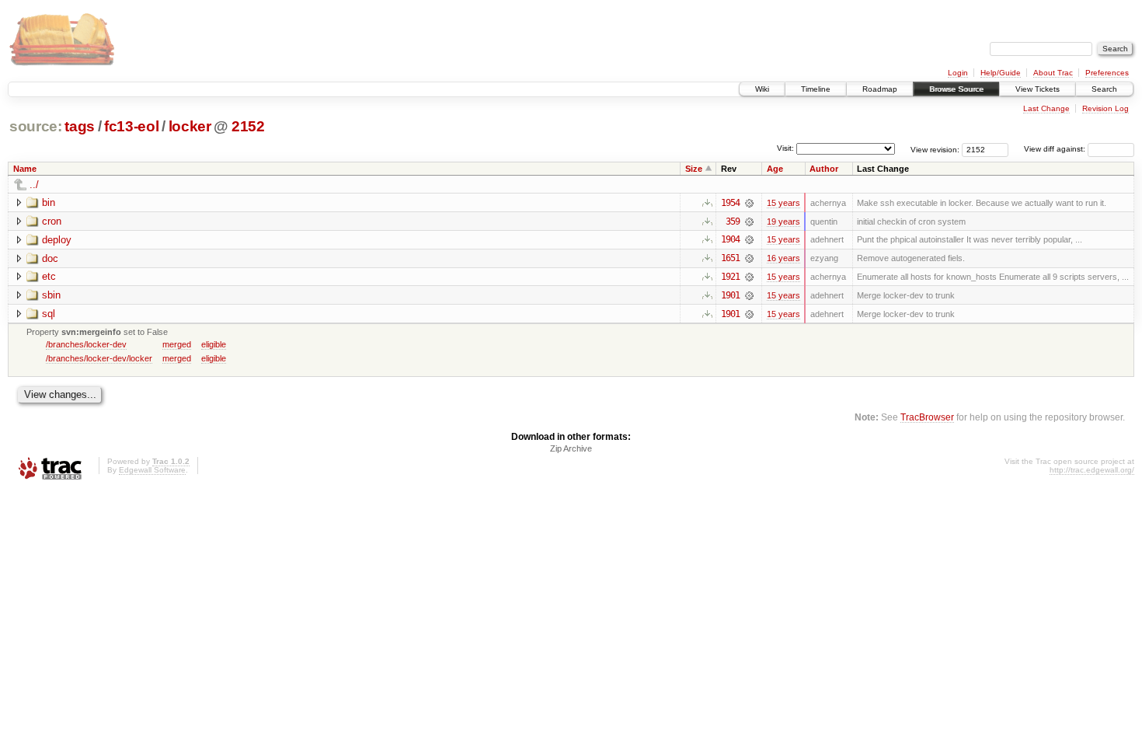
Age (775, 168)
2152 (248, 126)
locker (190, 126)
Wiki (762, 89)
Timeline (815, 89)
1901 (730, 295)
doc (50, 258)
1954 (730, 202)
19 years (783, 221)
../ (34, 184)
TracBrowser (927, 417)
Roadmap (879, 89)
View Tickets (1037, 89)
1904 (730, 239)
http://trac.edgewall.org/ (1092, 470)
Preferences (1107, 72)
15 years (783, 203)
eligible (213, 344)
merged (176, 344)
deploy (56, 240)
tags (79, 126)
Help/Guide (1000, 72)
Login (958, 72)
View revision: (934, 149)
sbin (51, 295)
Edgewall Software (152, 470)
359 (733, 221)
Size (693, 168)
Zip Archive (571, 448)
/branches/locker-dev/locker (99, 358)
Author (823, 168)
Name (25, 168)
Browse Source (956, 89)
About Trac (1053, 72)
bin (48, 202)
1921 (730, 276)
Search (1104, 89)
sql (48, 313)
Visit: (785, 148)
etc (49, 276)
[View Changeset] (749, 202)
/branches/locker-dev (86, 344)
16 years (783, 258)
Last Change (1046, 108)
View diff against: (1056, 149)
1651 (730, 258)
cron (51, 221)
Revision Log (1105, 108)
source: (35, 126)
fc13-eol (131, 126)
